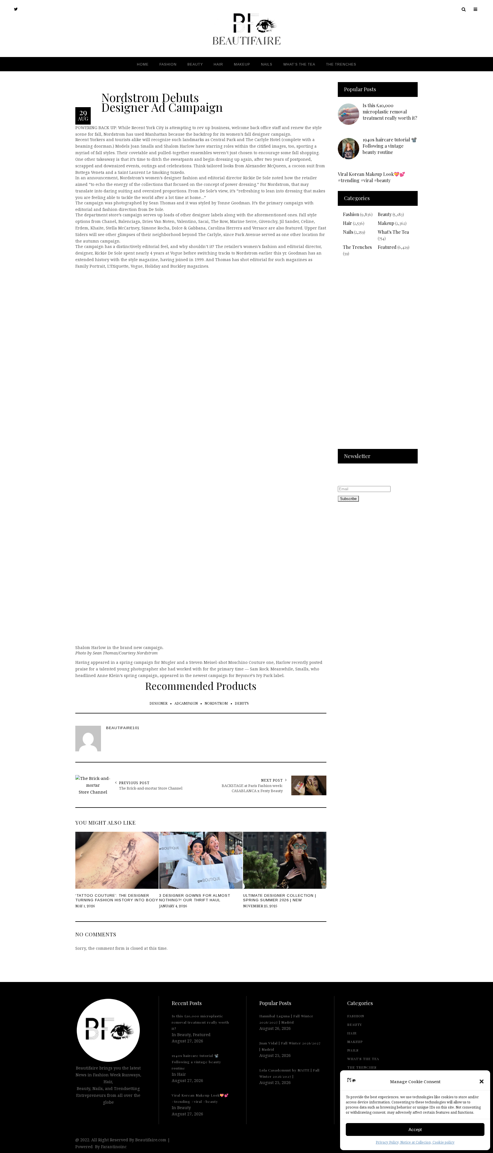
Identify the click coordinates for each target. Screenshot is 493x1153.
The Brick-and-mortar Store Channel (150, 788)
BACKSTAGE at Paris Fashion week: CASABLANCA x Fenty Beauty (252, 788)
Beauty (385, 214)
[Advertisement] (378, 356)
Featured (387, 247)
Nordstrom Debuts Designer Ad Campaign (162, 101)
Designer (158, 703)
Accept (415, 1129)
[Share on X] (5, 562)
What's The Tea (393, 232)
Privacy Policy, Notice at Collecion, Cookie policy (415, 1142)
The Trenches (357, 247)
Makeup (386, 223)
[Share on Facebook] (5, 575)
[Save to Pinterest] (5, 589)
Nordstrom (216, 703)
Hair (347, 223)
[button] (481, 1081)
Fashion (351, 214)
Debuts (242, 703)
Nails (348, 232)
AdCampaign (186, 703)
